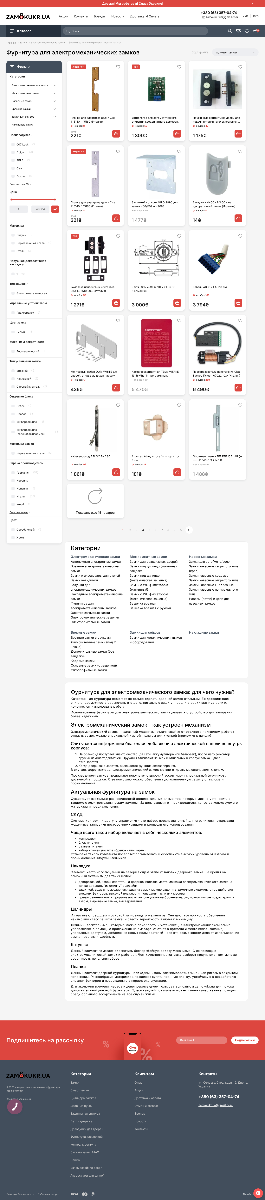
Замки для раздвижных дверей (154, 561)
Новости (117, 16)
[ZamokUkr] (36, 1075)
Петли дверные (81, 1121)
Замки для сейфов (22, 116)
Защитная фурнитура (85, 1113)
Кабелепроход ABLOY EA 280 (90, 456)
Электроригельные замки (90, 622)
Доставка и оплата (144, 16)
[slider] (11, 199)
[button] (235, 52)
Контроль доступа (83, 1144)
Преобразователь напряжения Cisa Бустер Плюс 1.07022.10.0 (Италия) (216, 373)
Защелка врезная (143, 603)
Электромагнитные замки (90, 613)
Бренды (100, 16)
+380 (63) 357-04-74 (219, 13)
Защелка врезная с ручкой (150, 608)
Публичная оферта (48, 1194)
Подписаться (245, 1040)
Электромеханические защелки (95, 617)
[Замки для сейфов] (54, 117)
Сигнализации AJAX (84, 1152)
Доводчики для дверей (86, 1129)
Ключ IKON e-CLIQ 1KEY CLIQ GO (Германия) (154, 288)
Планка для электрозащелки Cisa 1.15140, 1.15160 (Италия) (93, 119)
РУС (256, 16)
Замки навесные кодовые (208, 575)
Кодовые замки (82, 661)
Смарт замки (79, 1090)
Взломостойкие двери (86, 1168)
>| (189, 530)
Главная (11, 42)
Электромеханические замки (48, 42)
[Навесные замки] (54, 102)
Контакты (81, 16)
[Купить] (116, 134)
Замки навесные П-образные (211, 585)
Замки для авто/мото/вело (209, 561)
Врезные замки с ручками (91, 637)
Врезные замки (21, 109)
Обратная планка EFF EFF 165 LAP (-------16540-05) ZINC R (217, 458)
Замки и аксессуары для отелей (95, 575)
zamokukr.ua (205, 986)
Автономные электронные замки (96, 561)
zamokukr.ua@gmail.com (215, 1105)
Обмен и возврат (146, 1106)
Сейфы (75, 1160)
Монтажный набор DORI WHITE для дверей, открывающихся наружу (94, 373)
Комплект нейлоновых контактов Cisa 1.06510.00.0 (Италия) (92, 288)
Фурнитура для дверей (86, 1137)
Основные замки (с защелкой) (94, 665)
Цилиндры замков (83, 1098)
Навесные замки (21, 101)
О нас (138, 1082)
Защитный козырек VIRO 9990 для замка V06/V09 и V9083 (155, 204)
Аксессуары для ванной (87, 1175)
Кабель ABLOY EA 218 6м (210, 287)
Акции (63, 16)
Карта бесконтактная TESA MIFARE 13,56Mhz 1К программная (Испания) (155, 374)
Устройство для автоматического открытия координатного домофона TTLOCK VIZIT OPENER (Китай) (155, 120)
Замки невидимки (84, 580)
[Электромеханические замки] (54, 86)
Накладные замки (22, 124)
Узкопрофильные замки (89, 670)
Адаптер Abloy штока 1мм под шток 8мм (156, 458)
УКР (245, 16)
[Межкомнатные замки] (54, 94)
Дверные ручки (81, 1106)
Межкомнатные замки (25, 93)
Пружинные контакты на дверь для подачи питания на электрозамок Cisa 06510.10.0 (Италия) (216, 120)
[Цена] (55, 209)
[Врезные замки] (54, 110)
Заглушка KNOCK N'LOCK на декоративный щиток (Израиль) (214, 204)
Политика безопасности (20, 1194)
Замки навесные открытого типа (213, 580)
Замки (23, 42)
